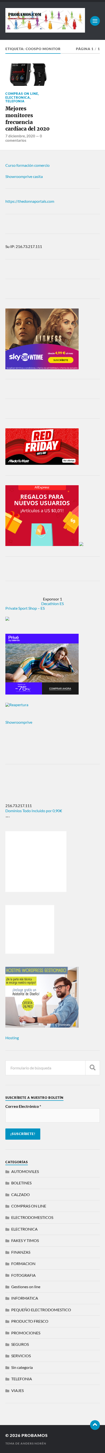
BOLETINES (21, 1182)
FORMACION (23, 1263)
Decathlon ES (52, 603)
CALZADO (20, 1194)
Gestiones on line (25, 1286)
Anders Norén (33, 1443)
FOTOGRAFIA (23, 1275)
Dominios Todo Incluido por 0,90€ (33, 810)
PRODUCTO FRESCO (29, 1321)
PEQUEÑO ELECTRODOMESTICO (41, 1309)
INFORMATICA (24, 1298)
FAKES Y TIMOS (25, 1240)
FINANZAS (20, 1252)
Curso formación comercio (27, 165)
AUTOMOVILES (25, 1171)
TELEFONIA (15, 101)
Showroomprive (18, 722)
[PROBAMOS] (45, 30)
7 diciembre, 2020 (20, 136)
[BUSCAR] (92, 1067)
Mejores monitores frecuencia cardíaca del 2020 (27, 118)
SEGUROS (20, 1344)
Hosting (12, 1037)
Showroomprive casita (24, 176)
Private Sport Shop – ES (25, 608)
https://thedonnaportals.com (29, 201)
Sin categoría (22, 1367)
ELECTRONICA (17, 97)
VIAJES (17, 1390)
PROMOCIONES (25, 1332)
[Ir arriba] (95, 1425)
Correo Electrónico (23, 1106)
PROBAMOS (34, 1435)
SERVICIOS (21, 1355)
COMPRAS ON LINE (21, 94)
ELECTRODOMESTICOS (32, 1217)
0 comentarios (23, 138)
